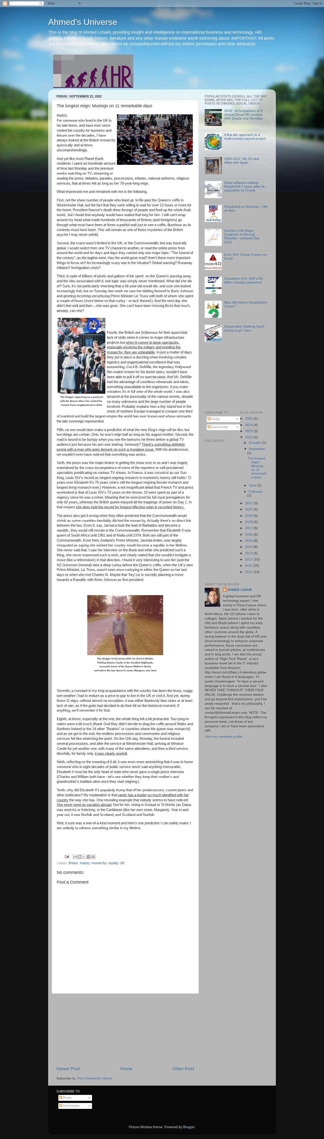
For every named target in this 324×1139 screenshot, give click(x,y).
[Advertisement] (125, 1029)
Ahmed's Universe (82, 22)
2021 (249, 503)
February (256, 491)
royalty (113, 863)
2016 (249, 534)
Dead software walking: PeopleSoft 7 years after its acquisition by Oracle (244, 186)
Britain (73, 863)
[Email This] (75, 856)
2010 (249, 572)
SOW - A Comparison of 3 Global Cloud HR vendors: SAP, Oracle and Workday (243, 114)
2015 (249, 540)
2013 (249, 553)
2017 (249, 528)
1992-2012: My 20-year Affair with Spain (241, 160)
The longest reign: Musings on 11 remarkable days (257, 468)
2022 (249, 437)
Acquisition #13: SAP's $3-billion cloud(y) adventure (244, 280)
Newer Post (68, 1068)
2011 (249, 565)
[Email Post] (66, 856)
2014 (249, 547)
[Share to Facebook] (88, 856)
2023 (249, 431)
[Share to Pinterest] (93, 856)
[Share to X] (84, 856)
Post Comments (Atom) (94, 1078)
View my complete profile (223, 736)
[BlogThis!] (79, 856)
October (255, 442)
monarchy (99, 863)
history (85, 863)
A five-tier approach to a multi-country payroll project (245, 136)
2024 (249, 425)
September (257, 449)
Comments (219, 427)
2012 (249, 559)
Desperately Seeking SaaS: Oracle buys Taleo (244, 328)
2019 (249, 516)
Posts (215, 419)
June (253, 485)
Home (126, 1068)
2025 (249, 418)
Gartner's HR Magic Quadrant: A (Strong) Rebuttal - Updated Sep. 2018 (242, 236)
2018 (249, 522)
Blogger (188, 1127)
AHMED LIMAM (239, 590)
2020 (249, 509)
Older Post (183, 1068)
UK (122, 863)
